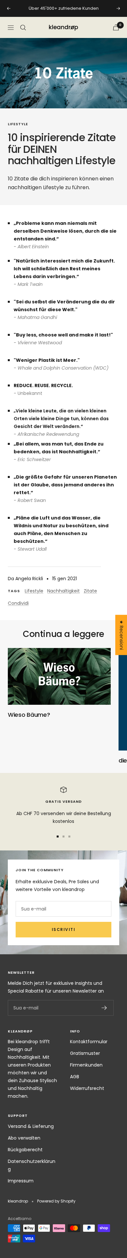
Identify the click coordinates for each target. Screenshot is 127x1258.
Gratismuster (85, 1053)
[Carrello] (116, 27)
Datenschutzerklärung (31, 1165)
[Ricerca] (23, 28)
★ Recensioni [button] (121, 635)
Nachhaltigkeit (63, 591)
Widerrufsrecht (87, 1088)
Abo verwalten (24, 1138)
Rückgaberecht (25, 1149)
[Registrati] (104, 1008)
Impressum (21, 1181)
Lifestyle (18, 124)
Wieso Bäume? (29, 715)
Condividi (18, 603)
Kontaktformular (88, 1041)
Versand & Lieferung (31, 1126)
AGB (74, 1076)
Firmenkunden (86, 1065)
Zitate (90, 591)
